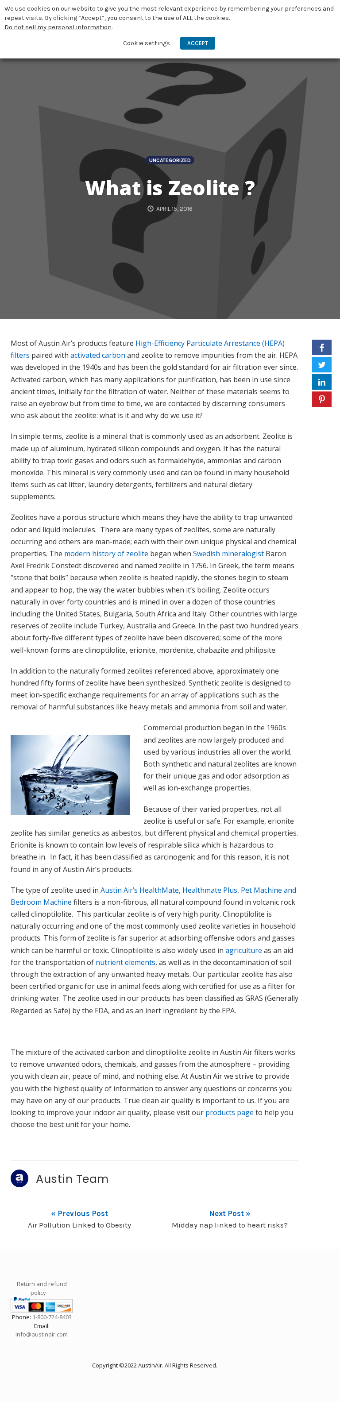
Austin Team (72, 1179)
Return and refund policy (42, 1288)
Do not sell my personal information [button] (58, 27)
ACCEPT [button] (197, 43)
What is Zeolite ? (170, 187)
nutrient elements (125, 962)
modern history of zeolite (106, 553)
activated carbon (97, 355)
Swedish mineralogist (228, 553)
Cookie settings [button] (146, 43)
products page (229, 1112)
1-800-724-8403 (52, 1317)
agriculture (243, 950)
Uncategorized (170, 160)
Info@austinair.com (41, 1334)
